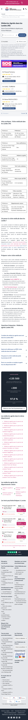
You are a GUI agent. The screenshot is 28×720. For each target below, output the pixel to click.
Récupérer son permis (4, 562)
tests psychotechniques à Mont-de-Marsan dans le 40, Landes (12, 54)
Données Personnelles (20, 711)
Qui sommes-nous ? (7, 681)
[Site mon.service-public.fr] (22, 698)
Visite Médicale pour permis (20, 567)
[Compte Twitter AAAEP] (14, 718)
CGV (12, 711)
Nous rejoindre (6, 683)
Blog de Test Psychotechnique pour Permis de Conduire (6, 625)
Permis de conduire (6, 596)
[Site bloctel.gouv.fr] (18, 701)
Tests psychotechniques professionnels (20, 578)
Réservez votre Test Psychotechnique (13, 408)
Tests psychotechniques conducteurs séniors (6, 615)
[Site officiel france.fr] (10, 701)
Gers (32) (15, 242)
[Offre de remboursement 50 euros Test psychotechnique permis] (14, 63)
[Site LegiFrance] (6, 698)
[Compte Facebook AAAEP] (8, 718)
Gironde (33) (21, 242)
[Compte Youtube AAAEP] (17, 718)
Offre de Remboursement (10, 712)
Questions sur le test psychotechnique (20, 562)
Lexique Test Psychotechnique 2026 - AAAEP (6, 572)
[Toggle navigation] (1, 9)
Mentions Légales (5, 711)
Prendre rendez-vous (9, 81)
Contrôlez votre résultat (19, 661)
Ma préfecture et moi (21, 570)
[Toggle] (23, 9)
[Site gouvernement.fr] (14, 698)
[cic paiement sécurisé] (21, 655)
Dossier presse (6, 680)
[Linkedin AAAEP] (19, 718)
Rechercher (22, 35)
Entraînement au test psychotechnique (7, 588)
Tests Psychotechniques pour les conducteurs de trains (20, 598)
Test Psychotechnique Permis (7, 567)
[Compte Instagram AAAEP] (11, 718)
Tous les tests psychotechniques (6, 634)
